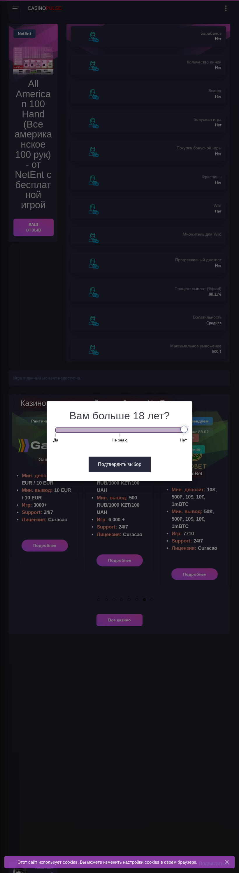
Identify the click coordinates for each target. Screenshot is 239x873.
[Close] (226, 862)
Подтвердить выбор (119, 464)
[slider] (184, 429)
